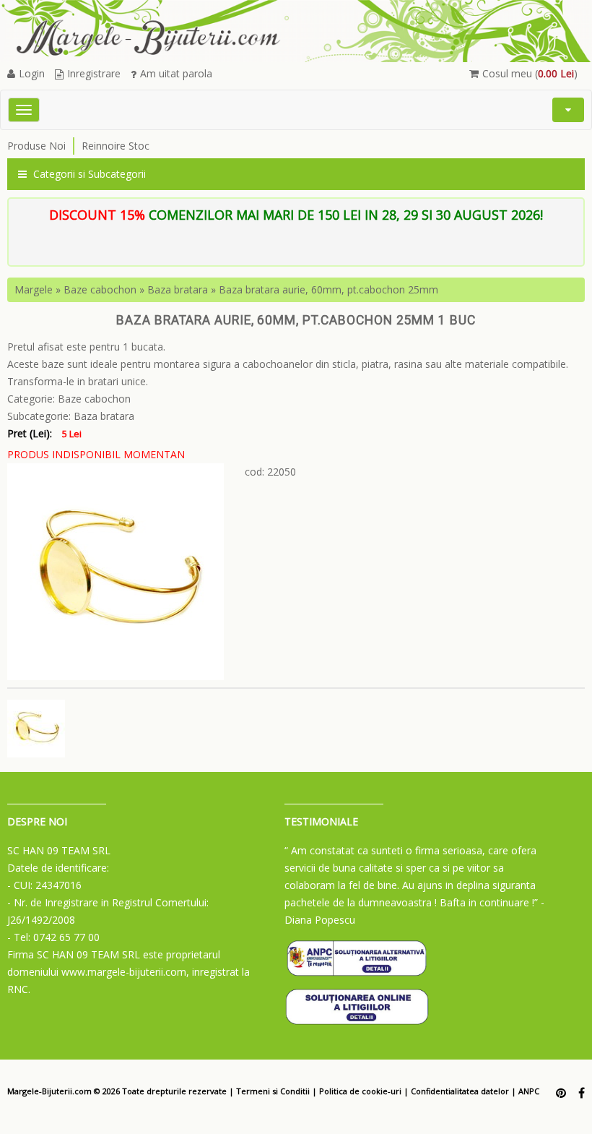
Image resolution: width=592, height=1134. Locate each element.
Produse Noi (36, 146)
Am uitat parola (176, 73)
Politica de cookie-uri (360, 1091)
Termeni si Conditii (273, 1091)
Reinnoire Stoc (115, 146)
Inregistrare (94, 73)
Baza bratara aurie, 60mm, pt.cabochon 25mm (328, 289)
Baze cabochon (100, 289)
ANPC (528, 1091)
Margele (33, 289)
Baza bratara (177, 289)
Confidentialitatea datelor (460, 1091)
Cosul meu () (530, 73)
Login (32, 73)
